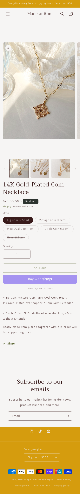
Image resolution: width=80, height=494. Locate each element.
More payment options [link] (40, 288)
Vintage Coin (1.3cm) (54, 221)
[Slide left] (4, 169)
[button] (7, 14)
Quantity (8, 246)
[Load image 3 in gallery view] (60, 168)
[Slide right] (75, 169)
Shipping (7, 207)
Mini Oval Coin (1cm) (23, 229)
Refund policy (64, 480)
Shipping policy (62, 485)
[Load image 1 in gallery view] (19, 168)
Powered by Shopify (42, 479)
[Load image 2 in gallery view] (40, 168)
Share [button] (11, 343)
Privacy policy (21, 485)
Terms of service (41, 485)
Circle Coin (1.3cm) (59, 229)
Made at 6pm (24, 479)
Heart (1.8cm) (18, 238)
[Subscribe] (67, 416)
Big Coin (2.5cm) (20, 221)
